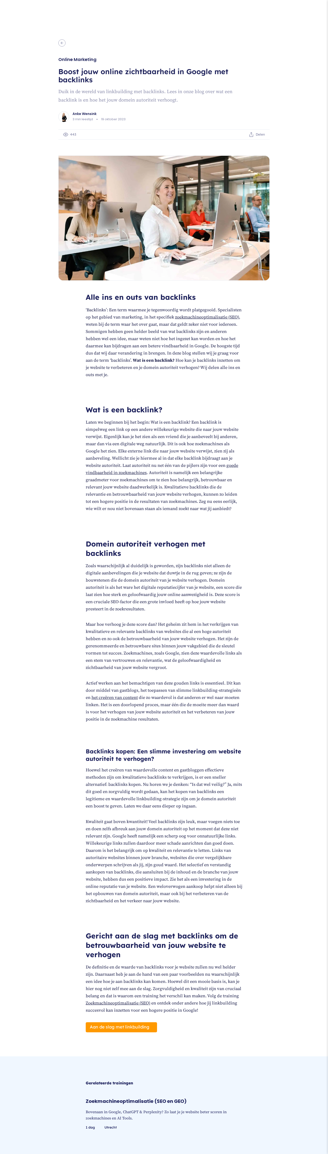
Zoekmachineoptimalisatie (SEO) (118, 1003)
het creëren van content (114, 697)
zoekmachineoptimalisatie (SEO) (207, 317)
